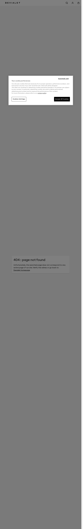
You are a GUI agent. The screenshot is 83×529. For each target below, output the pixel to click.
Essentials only (63, 78)
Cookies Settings (19, 99)
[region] (40, 90)
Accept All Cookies (62, 99)
